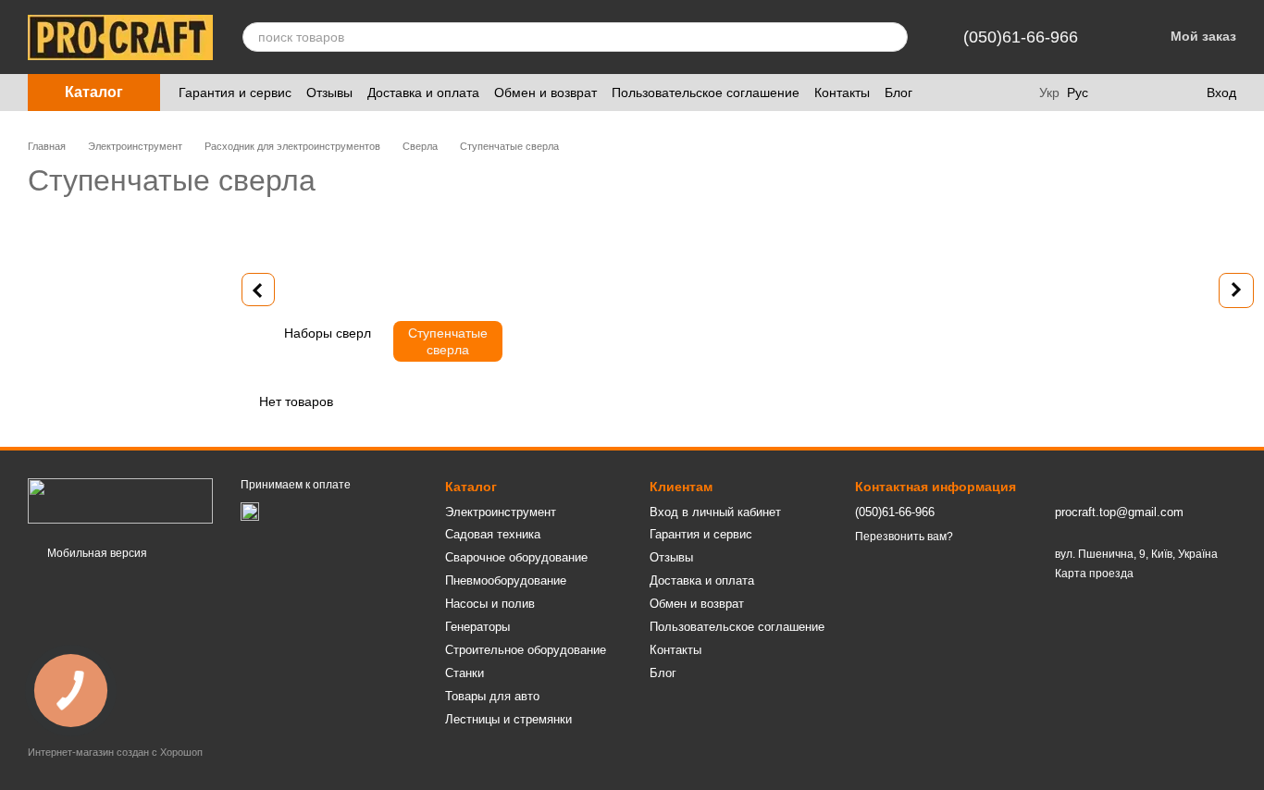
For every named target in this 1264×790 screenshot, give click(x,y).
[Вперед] (1236, 290)
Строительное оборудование (525, 650)
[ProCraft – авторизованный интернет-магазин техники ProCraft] (120, 500)
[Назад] (258, 289)
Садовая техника (492, 534)
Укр (1049, 92)
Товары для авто (492, 696)
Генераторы (477, 627)
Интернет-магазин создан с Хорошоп (115, 752)
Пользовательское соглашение (705, 92)
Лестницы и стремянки (508, 719)
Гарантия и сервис (235, 92)
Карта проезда (1094, 573)
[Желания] (1153, 92)
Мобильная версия (95, 553)
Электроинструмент (500, 512)
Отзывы (329, 92)
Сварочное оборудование (516, 557)
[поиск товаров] (893, 37)
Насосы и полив (490, 604)
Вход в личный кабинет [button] (715, 512)
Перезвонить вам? (904, 536)
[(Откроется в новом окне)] (250, 510)
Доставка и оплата (423, 92)
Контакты (842, 92)
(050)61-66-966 (1020, 37)
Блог (898, 92)
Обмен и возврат (545, 92)
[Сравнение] (1116, 92)
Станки (464, 673)
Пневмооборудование (505, 580)
